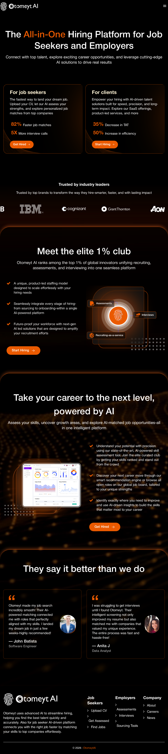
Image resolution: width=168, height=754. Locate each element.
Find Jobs (98, 727)
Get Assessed (99, 721)
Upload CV (99, 710)
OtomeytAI (89, 748)
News (151, 718)
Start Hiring (102, 144)
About (151, 705)
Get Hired (19, 144)
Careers (153, 711)
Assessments (126, 709)
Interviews (126, 715)
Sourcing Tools (127, 725)
